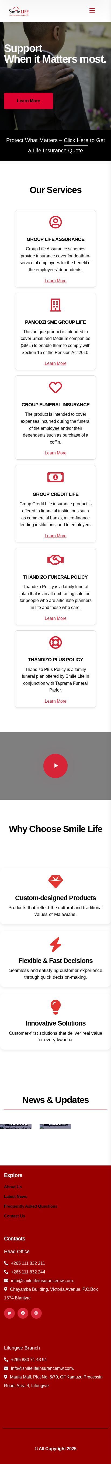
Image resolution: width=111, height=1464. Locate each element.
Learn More (56, 281)
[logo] (18, 10)
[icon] (9, 1313)
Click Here (76, 140)
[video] (55, 766)
